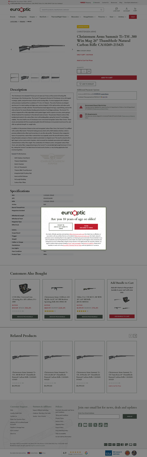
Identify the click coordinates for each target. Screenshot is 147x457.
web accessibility (76, 243)
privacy (69, 243)
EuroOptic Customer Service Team (72, 245)
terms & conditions (89, 243)
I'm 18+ (86, 226)
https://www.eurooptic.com (77, 234)
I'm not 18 (61, 226)
